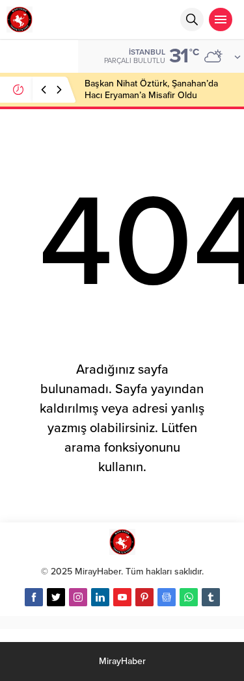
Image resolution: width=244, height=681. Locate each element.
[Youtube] (122, 597)
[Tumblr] (211, 597)
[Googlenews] (166, 597)
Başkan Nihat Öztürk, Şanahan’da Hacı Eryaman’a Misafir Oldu (151, 89)
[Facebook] (34, 597)
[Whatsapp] (189, 597)
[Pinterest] (144, 597)
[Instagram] (78, 597)
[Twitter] (56, 597)
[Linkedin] (100, 597)
